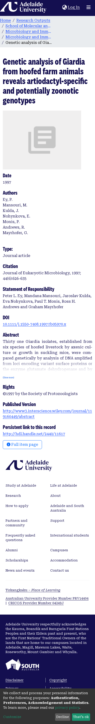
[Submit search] (59, 7)
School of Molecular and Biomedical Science (29, 26)
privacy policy (67, 707)
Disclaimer (15, 680)
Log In (74, 7)
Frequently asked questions (20, 538)
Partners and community (16, 523)
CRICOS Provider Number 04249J (36, 603)
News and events (20, 570)
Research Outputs (33, 20)
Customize (12, 717)
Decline (62, 717)
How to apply (17, 506)
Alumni (12, 550)
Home (5, 20)
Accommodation (64, 560)
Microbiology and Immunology (29, 31)
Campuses (59, 550)
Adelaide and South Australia (67, 508)
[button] (64, 7)
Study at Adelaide (21, 485)
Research (13, 496)
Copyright (58, 680)
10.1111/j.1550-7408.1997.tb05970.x (34, 324)
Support (57, 520)
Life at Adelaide (63, 485)
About (55, 496)
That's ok (81, 717)
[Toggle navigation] (88, 7)
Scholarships (17, 560)
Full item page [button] (24, 444)
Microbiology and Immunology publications (29, 37)
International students (69, 535)
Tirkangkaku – (33, 590)
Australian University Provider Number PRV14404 (47, 598)
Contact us (59, 570)
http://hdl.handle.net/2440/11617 (34, 434)
